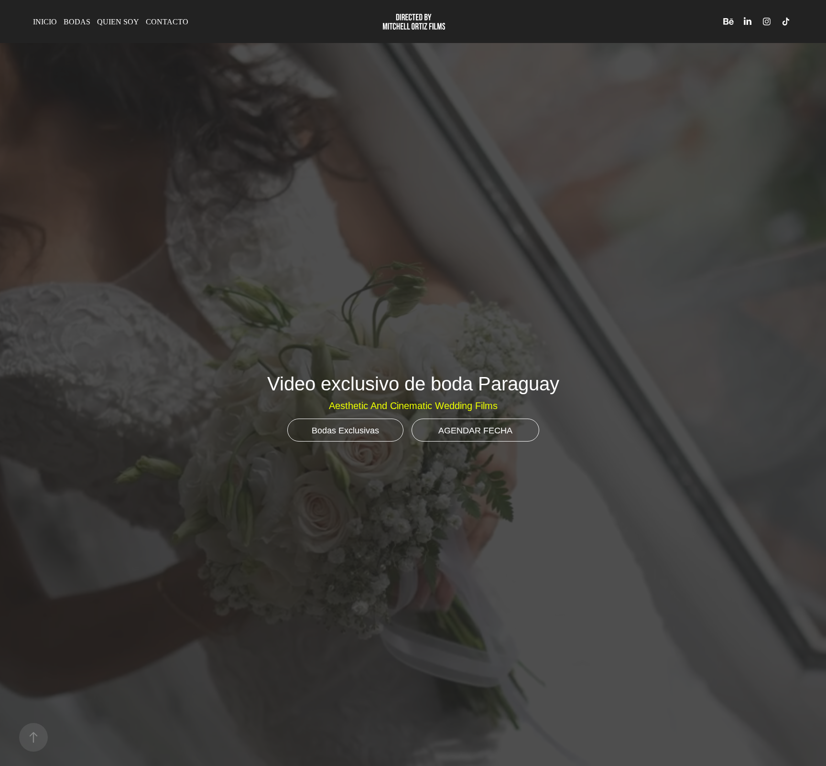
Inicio (45, 22)
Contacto (167, 22)
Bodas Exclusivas (345, 430)
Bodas (77, 22)
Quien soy (118, 22)
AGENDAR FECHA (475, 430)
